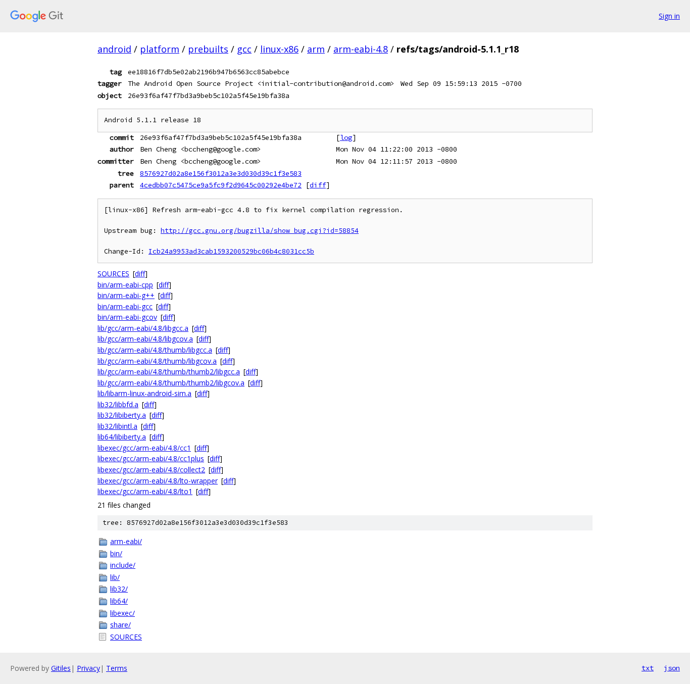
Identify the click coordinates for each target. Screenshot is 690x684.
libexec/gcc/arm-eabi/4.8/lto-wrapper (157, 480)
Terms (116, 668)
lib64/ (119, 601)
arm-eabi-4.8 (360, 49)
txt (648, 667)
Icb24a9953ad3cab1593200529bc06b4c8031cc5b (231, 251)
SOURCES (113, 273)
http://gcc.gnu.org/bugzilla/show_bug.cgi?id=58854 (260, 230)
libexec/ (122, 613)
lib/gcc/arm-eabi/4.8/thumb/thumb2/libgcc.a (168, 371)
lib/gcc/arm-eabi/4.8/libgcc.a (142, 328)
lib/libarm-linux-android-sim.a (144, 393)
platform (159, 49)
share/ (120, 624)
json (672, 667)
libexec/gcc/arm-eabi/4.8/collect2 (151, 469)
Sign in (669, 16)
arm (316, 49)
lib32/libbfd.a (117, 404)
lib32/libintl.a (117, 426)
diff (318, 184)
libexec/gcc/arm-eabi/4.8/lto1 (144, 491)
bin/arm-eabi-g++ (126, 295)
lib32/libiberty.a (121, 415)
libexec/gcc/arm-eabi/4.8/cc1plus (150, 458)
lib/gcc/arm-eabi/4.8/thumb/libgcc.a (154, 350)
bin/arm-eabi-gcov (127, 317)
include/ (122, 565)
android (114, 49)
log (346, 137)
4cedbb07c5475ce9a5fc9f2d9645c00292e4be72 (221, 184)
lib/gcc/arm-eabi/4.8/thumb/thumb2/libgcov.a (170, 382)
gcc (244, 49)
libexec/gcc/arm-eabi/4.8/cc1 (144, 448)
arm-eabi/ (126, 541)
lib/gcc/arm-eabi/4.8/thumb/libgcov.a (157, 361)
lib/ (115, 577)
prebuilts (208, 49)
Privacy (88, 668)
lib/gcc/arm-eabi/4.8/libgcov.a (145, 339)
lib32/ (119, 589)
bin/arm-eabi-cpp (125, 284)
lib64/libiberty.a (121, 437)
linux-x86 (279, 49)
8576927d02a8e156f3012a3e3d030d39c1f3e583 (221, 173)
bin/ (116, 553)
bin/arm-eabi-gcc (125, 306)
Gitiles (61, 668)
